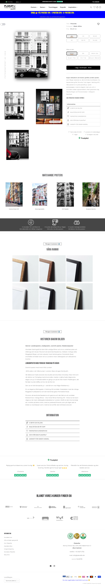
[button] (10, 1)
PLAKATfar (88, 583)
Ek (83, 53)
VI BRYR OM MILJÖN (76, 108)
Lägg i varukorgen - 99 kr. (83, 67)
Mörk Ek (95, 53)
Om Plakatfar (8, 543)
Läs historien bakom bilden (75, 98)
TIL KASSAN (95, 1)
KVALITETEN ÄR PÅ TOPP (77, 112)
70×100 (95, 40)
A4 (83, 36)
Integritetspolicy (9, 549)
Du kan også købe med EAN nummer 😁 (76, 580)
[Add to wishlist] (98, 23)
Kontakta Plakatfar (9, 552)
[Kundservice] (97, 7)
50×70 (83, 40)
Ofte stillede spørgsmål (11, 540)
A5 (72, 36)
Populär (63, 7)
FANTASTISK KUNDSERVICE (78, 116)
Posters (34, 7)
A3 (72, 40)
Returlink (7, 554)
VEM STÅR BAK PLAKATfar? (78, 120)
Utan (72, 53)
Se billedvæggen (55, 121)
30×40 (95, 36)
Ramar (42, 7)
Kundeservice (8, 537)
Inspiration (72, 7)
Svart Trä (72, 58)
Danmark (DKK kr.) (11, 580)
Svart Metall (95, 58)
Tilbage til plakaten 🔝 (52, 244)
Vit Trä (83, 58)
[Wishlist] (94, 7)
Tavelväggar (53, 7)
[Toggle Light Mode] (4, 24)
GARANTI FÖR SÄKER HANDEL (79, 124)
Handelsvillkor (8, 546)
